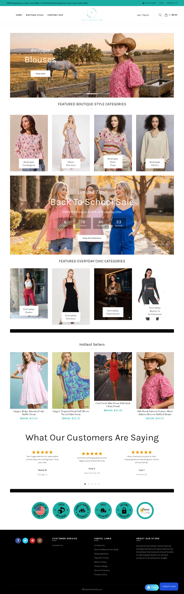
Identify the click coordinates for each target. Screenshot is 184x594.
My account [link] (150, 3)
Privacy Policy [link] (100, 574)
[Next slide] (161, 459)
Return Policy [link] (100, 562)
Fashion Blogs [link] (101, 566)
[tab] (80, 94)
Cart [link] (161, 3)
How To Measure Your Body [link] (106, 549)
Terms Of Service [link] (102, 570)
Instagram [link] (40, 540)
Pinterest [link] (32, 540)
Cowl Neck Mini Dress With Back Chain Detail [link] (113, 405)
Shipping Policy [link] (101, 553)
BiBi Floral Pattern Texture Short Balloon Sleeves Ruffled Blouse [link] (155, 413)
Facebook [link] (18, 540)
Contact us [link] (172, 3)
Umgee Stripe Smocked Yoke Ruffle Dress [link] (29, 413)
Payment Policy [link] (101, 558)
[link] (19, 15)
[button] (152, 587)
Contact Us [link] (57, 545)
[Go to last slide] (23, 459)
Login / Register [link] (143, 15)
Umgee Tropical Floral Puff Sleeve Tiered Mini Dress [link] (71, 413)
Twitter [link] (25, 540)
